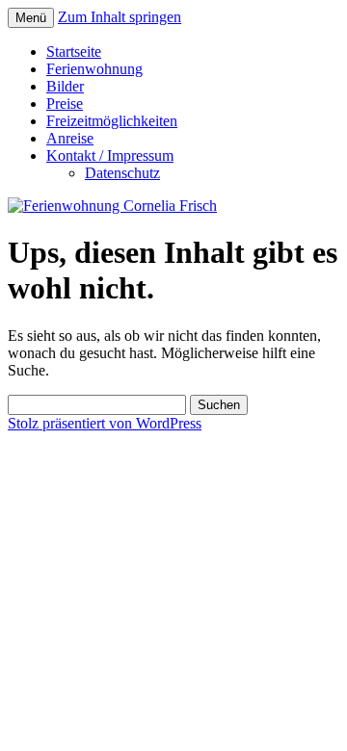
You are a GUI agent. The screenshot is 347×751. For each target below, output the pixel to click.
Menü (30, 18)
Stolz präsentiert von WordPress (104, 423)
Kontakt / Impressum (110, 155)
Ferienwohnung (94, 69)
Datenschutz (122, 173)
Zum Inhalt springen (119, 17)
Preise (64, 103)
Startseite (73, 51)
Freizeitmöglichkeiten (111, 121)
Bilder (65, 86)
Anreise (69, 138)
